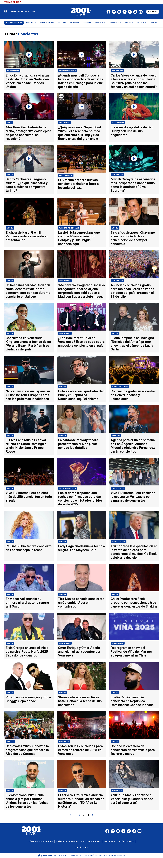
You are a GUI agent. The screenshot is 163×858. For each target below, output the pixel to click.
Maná (9, 123)
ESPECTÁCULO (118, 488)
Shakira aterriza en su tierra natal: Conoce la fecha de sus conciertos (80, 701)
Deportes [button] (87, 23)
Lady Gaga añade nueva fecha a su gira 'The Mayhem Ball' (81, 548)
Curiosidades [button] (115, 23)
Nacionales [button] (31, 23)
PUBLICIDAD (109, 841)
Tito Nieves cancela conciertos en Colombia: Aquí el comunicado (81, 602)
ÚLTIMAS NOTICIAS (14, 23)
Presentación (65, 175)
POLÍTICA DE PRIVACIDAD (67, 841)
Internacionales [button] (46, 23)
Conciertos (117, 71)
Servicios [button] (62, 23)
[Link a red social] (107, 831)
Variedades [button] (100, 23)
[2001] (81, 11)
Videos (154, 23)
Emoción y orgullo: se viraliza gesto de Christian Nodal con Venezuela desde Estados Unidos (27, 81)
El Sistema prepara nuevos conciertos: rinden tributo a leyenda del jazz (78, 183)
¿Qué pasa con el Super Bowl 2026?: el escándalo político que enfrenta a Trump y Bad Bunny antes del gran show (79, 133)
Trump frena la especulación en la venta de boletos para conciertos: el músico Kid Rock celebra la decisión (134, 551)
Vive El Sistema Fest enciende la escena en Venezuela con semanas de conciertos (133, 496)
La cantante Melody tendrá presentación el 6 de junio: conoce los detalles (78, 444)
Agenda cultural (120, 387)
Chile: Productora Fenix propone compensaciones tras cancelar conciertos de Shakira (134, 602)
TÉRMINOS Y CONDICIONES (41, 841)
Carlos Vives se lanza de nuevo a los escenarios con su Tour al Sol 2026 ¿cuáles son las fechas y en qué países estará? (134, 81)
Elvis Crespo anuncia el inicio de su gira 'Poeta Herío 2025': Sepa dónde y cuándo (27, 651)
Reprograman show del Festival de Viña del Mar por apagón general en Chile (131, 651)
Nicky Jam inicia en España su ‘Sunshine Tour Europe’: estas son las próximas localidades (28, 395)
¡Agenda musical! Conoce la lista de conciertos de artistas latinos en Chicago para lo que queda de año (80, 81)
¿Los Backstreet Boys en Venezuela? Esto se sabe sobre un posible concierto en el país (81, 341)
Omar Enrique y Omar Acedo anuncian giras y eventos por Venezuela (79, 651)
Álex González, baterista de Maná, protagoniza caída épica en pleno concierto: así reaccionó (28, 133)
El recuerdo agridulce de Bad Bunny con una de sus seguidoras (132, 131)
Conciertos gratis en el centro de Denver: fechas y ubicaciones (133, 395)
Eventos (116, 435)
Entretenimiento (67, 71)
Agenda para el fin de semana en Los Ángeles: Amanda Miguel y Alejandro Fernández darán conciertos (133, 445)
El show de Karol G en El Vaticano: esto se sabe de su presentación (27, 236)
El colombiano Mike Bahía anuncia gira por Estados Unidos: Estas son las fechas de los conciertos (27, 800)
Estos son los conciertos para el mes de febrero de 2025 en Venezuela (80, 750)
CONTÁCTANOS (81, 847)
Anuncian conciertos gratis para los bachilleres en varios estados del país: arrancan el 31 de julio (132, 290)
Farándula (64, 742)
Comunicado (118, 643)
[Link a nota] (29, 54)
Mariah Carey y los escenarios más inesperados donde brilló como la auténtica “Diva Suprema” (133, 184)
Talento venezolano (69, 228)
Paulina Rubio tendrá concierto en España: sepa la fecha (29, 548)
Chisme (10, 281)
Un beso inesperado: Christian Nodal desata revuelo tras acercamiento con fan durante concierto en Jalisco (28, 290)
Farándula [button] (74, 23)
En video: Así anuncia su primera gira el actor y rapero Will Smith (27, 602)
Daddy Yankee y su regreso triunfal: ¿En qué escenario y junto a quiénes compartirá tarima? (26, 184)
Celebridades (13, 71)
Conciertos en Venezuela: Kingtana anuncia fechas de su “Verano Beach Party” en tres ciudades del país (28, 343)
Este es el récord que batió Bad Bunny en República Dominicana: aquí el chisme (81, 395)
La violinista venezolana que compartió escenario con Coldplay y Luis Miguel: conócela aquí (79, 238)
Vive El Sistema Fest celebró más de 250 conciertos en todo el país (29, 496)
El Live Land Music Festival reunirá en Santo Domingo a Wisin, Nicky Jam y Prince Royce (26, 445)
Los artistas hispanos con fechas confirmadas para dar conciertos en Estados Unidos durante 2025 (80, 498)
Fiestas (10, 742)
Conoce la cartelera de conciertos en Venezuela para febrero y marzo (133, 750)
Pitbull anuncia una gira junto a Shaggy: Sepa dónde (28, 699)
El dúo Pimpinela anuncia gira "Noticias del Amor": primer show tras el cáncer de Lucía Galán (132, 343)
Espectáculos (118, 542)
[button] (5, 12)
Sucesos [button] (129, 23)
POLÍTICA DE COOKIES (91, 841)
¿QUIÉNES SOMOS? (126, 841)
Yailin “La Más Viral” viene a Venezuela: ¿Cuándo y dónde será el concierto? (132, 799)
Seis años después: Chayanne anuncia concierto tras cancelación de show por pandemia (133, 238)
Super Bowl (64, 123)
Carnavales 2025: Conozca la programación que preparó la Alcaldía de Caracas (27, 750)
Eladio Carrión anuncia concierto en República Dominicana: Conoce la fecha (132, 701)
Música (10, 175)
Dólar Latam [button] (142, 23)
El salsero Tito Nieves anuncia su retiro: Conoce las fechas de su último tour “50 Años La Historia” (81, 800)
